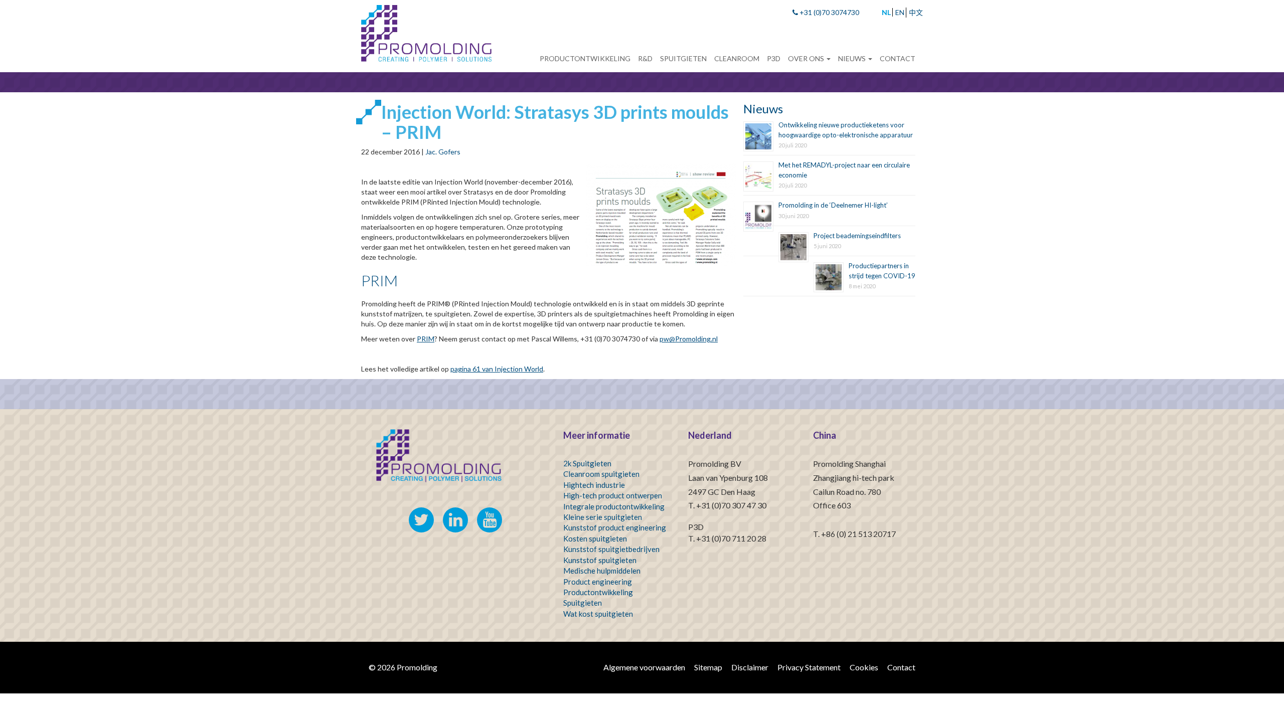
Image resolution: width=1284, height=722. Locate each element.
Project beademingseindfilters (857, 236)
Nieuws (852, 58)
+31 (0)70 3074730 (828, 12)
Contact (897, 58)
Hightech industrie (594, 484)
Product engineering (597, 581)
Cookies (864, 667)
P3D (773, 58)
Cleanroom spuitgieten (601, 473)
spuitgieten (617, 560)
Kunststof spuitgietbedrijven (611, 549)
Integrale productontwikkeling (614, 506)
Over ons (807, 58)
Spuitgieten (683, 58)
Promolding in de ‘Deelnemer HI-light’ (833, 205)
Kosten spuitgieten (595, 538)
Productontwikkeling (585, 58)
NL (886, 12)
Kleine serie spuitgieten (602, 516)
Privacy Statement (809, 667)
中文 (916, 12)
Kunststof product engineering (614, 527)
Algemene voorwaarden (644, 667)
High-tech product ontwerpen (612, 495)
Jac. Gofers (442, 151)
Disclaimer (749, 667)
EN (899, 12)
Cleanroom (736, 58)
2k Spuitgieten (587, 463)
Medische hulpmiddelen (601, 570)
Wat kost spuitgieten (598, 613)
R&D (645, 58)
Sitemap (708, 667)
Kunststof (580, 560)
